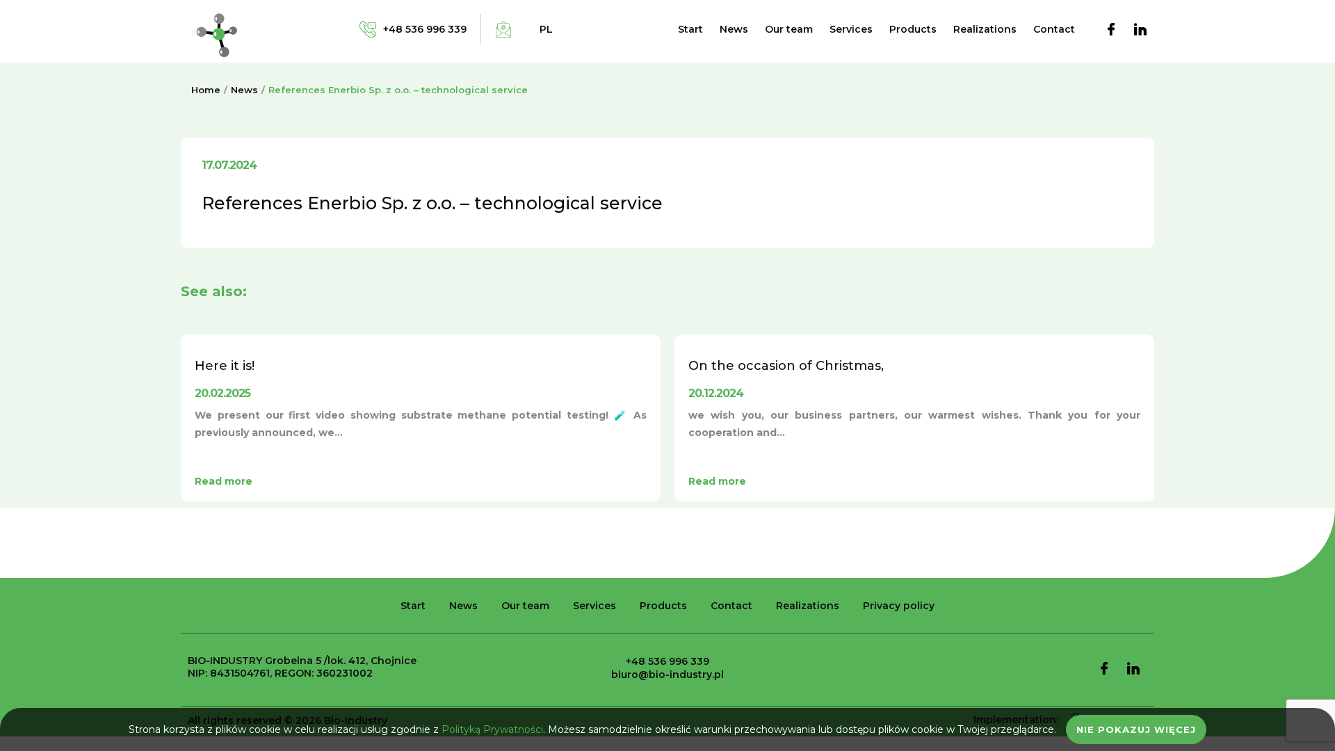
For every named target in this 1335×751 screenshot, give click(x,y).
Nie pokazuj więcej (1136, 729)
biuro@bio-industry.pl (667, 674)
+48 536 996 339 (667, 661)
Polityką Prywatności (492, 729)
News (734, 29)
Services (851, 29)
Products (913, 29)
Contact (1054, 29)
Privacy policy (898, 605)
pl (546, 29)
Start (690, 29)
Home (205, 89)
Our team (789, 29)
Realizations (985, 29)
